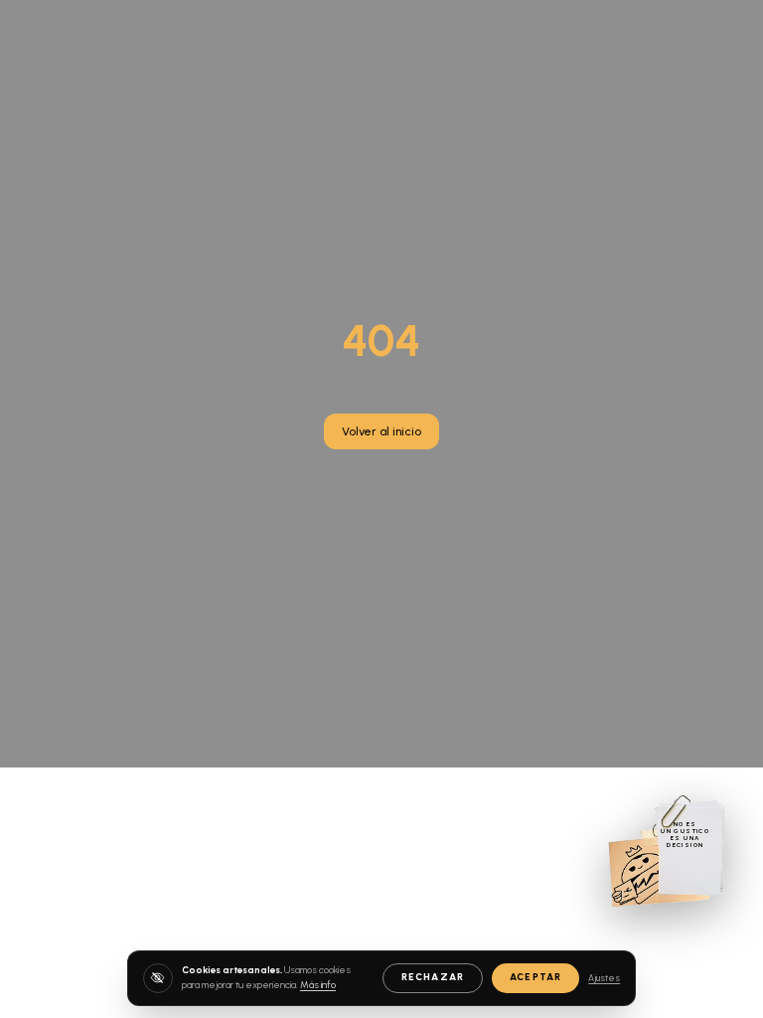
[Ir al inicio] (666, 850)
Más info (318, 984)
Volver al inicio (381, 431)
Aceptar (535, 976)
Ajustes (604, 977)
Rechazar (432, 976)
